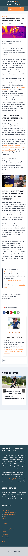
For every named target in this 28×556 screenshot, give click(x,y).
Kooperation (5, 537)
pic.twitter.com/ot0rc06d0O (12, 280)
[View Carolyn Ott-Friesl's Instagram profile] (9, 332)
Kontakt (4, 531)
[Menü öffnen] (26, 8)
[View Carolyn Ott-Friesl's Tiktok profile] (12, 332)
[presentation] (14, 382)
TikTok (5, 516)
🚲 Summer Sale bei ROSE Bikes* (15, 8)
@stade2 (21, 271)
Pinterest (5, 523)
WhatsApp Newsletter (9, 512)
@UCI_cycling (8, 271)
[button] (4, 312)
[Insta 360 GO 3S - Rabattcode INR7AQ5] (14, 181)
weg (4, 360)
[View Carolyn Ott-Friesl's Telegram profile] (19, 332)
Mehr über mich (8, 349)
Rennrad (4, 16)
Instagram (6, 521)
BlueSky (5, 519)
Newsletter (6, 510)
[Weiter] (23, 391)
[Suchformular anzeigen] (1, 8)
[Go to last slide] (4, 391)
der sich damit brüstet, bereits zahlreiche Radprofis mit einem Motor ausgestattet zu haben (13, 148)
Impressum (5, 534)
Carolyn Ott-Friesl (8, 24)
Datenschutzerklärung (8, 529)
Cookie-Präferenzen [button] (8, 542)
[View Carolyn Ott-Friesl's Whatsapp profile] (15, 332)
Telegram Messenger (9, 514)
